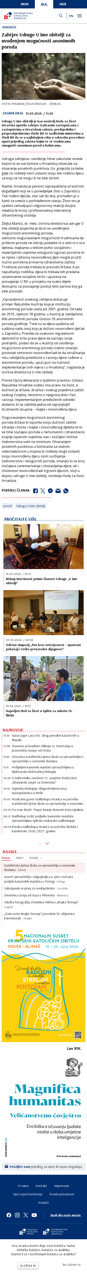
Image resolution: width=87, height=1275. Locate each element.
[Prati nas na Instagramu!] (17, 1215)
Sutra (19, 858)
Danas (6, 858)
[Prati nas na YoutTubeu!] (34, 1215)
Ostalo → (35, 858)
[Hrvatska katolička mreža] (28, 1232)
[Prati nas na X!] (25, 1215)
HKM (25, 3)
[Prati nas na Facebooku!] (8, 1215)
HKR (63, 3)
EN (71, 16)
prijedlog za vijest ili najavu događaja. (46, 1166)
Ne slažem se (72, 1264)
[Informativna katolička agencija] (55, 1232)
